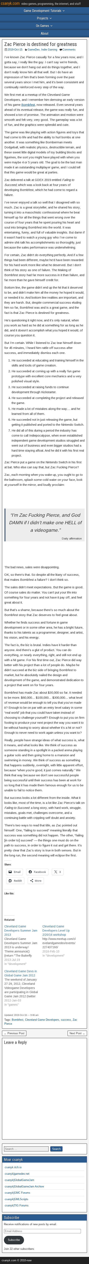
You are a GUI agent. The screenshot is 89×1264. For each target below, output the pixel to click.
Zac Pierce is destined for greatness (40, 44)
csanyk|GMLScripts (16, 1199)
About (44, 33)
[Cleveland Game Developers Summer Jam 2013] (23, 945)
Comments (69, 49)
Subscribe (14, 1239)
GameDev (34, 49)
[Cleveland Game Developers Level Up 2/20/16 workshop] (61, 941)
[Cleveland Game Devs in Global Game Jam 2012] (23, 988)
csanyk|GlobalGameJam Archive (24, 1186)
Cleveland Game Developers (42, 1019)
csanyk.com (10, 3)
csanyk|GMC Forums (17, 1192)
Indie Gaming (49, 49)
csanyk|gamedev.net (17, 1173)
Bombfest (28, 104)
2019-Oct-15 (15, 49)
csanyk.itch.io (13, 1167)
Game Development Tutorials (42, 11)
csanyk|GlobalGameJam (19, 1180)
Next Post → (77, 1033)
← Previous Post (14, 1033)
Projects (42, 18)
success (66, 1019)
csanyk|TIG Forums (17, 1205)
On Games (42, 26)
